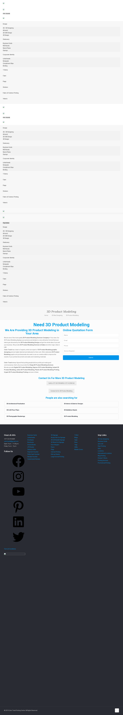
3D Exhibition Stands (70, 410)
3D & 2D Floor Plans (13, 410)
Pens (75, 442)
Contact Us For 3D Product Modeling (61, 391)
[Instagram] (18, 483)
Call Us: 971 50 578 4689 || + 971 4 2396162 (61, 383)
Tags (75, 444)
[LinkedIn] (18, 528)
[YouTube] (18, 498)
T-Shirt (76, 435)
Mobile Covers (78, 449)
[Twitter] (18, 543)
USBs (76, 447)
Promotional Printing (104, 463)
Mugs (76, 437)
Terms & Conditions (10, 549)
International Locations (105, 453)
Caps (75, 440)
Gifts (99, 448)
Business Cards (102, 441)
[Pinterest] (18, 513)
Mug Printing (102, 455)
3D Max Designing (57, 315)
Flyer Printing (102, 446)
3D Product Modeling (72, 315)
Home (46, 315)
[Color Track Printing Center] (3, 8)
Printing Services (103, 460)
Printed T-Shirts (102, 458)
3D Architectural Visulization (16, 403)
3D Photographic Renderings (16, 416)
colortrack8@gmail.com (11, 441)
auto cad (100, 443)
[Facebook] (18, 468)
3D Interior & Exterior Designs (73, 403)
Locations (101, 451)
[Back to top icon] (117, 710)
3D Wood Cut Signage (57, 442)
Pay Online (6, 223)
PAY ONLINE (6, 13)
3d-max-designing (103, 439)
